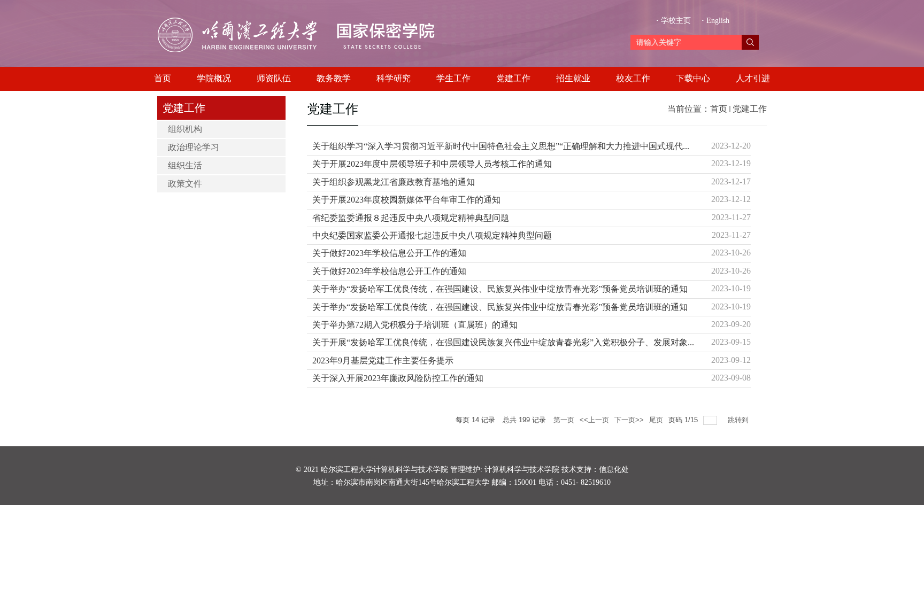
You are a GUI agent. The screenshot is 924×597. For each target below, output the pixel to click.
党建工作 (513, 78)
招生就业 (573, 78)
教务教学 (334, 78)
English (715, 21)
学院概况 (214, 78)
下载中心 (693, 78)
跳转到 (739, 420)
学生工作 (453, 78)
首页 (162, 78)
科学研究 (393, 78)
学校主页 (674, 21)
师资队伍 (274, 78)
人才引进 (753, 78)
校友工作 (633, 78)
